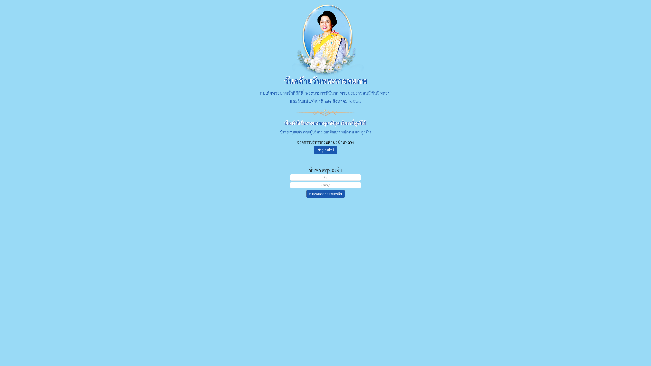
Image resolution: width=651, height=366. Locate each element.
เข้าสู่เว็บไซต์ (325, 150)
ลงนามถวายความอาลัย (325, 194)
